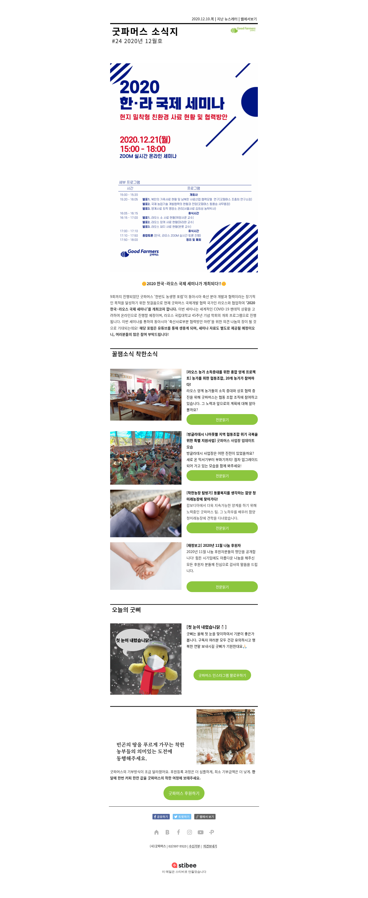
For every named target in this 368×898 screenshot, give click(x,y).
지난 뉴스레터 (227, 18)
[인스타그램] (189, 832)
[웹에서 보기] (205, 816)
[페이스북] (178, 832)
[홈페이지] (156, 832)
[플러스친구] (211, 832)
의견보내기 (210, 846)
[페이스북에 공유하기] (161, 816)
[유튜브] (200, 832)
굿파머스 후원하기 (184, 793)
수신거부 (194, 846)
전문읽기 (222, 419)
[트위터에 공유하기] (182, 816)
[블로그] (167, 832)
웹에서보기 (249, 18)
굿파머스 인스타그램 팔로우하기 (222, 675)
